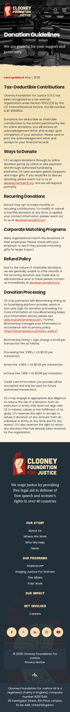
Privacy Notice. (35, 662)
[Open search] (56, 10)
